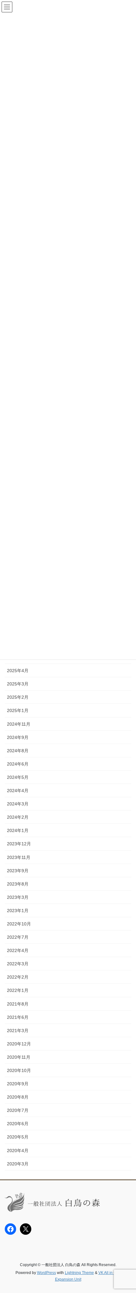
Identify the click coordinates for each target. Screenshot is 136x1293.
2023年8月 (17, 883)
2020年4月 (17, 1150)
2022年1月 (17, 990)
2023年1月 (17, 910)
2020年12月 (19, 1043)
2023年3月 (17, 897)
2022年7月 (17, 937)
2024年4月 (17, 790)
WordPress (46, 1273)
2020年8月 (17, 1097)
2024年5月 (17, 777)
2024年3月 (17, 803)
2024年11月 (18, 724)
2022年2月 (17, 977)
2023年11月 (18, 857)
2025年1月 (17, 710)
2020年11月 (18, 1057)
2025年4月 (17, 670)
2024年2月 (17, 817)
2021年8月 (17, 1003)
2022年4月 (17, 950)
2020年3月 (17, 1163)
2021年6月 (17, 1017)
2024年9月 (17, 737)
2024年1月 (17, 830)
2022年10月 (19, 923)
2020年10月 (19, 1070)
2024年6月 (17, 763)
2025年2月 (17, 697)
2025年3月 (17, 683)
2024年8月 (17, 750)
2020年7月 (17, 1110)
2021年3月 (17, 1030)
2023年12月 (19, 843)
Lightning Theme (79, 1273)
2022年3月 (17, 963)
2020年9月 (17, 1083)
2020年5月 (17, 1136)
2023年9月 (17, 870)
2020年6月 (17, 1123)
